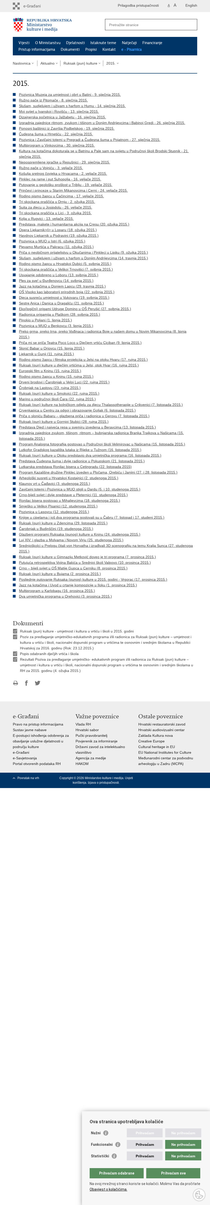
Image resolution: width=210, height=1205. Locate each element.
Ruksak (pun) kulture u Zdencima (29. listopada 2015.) (63, 523)
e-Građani (21, 752)
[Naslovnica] (59, 25)
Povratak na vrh (28, 778)
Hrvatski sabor (87, 730)
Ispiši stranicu (15, 683)
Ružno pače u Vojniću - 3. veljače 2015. (51, 168)
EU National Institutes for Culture (164, 752)
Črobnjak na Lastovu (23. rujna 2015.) (50, 388)
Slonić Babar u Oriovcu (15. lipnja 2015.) (52, 348)
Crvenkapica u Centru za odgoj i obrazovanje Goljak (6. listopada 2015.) (77, 410)
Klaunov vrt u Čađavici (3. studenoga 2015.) (54, 484)
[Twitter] (162, 778)
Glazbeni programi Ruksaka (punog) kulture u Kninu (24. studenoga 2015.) (79, 534)
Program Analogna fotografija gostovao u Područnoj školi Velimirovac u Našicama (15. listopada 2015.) (102, 444)
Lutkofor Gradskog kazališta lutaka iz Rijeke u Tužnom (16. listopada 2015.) (80, 450)
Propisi (91, 49)
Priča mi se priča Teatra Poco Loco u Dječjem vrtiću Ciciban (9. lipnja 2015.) (80, 343)
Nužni (96, 1133)
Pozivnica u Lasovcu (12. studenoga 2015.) (54, 512)
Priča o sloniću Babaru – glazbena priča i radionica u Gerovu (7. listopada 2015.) (84, 416)
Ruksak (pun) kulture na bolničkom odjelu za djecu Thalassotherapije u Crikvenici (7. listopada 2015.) (101, 405)
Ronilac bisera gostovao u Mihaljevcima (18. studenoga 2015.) (69, 500)
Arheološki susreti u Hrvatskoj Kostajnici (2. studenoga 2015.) (68, 478)
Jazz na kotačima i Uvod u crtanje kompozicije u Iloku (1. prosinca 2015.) (78, 585)
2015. (111, 63)
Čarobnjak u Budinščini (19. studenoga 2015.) (56, 529)
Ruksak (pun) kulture (80, 63)
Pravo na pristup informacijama (38, 724)
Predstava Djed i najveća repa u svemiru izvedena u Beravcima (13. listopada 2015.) (87, 427)
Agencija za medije (91, 758)
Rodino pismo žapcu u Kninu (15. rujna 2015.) (56, 376)
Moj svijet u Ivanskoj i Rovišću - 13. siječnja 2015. (59, 111)
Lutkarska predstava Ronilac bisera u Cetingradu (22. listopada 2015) (75, 467)
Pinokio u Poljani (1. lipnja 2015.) (45, 320)
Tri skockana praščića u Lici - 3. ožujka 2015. (55, 213)
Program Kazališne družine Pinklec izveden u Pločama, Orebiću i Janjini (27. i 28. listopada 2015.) (98, 472)
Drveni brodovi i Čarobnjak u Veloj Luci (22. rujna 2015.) (64, 382)
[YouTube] (170, 778)
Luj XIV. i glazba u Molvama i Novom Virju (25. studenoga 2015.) (71, 540)
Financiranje (152, 42)
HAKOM (82, 764)
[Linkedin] (194, 778)
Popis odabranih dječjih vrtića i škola (49, 654)
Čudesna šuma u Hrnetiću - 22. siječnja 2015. (56, 134)
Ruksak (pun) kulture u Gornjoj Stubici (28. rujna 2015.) (64, 422)
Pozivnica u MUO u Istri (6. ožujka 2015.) (52, 241)
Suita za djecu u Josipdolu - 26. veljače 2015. (55, 207)
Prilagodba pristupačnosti (138, 5)
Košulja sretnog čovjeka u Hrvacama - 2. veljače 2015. (63, 173)
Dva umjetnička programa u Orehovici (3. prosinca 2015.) (65, 596)
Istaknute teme (103, 42)
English (191, 5)
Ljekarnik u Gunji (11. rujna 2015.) (46, 354)
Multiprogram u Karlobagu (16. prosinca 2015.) (57, 591)
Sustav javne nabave (30, 730)
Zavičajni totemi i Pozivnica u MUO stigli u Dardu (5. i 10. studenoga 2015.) (79, 489)
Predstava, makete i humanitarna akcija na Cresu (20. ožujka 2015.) (74, 224)
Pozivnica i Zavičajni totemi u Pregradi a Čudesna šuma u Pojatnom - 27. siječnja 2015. (89, 140)
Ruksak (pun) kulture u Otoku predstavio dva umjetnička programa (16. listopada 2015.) (90, 455)
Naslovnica (21, 63)
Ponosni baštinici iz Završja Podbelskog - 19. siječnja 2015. (66, 128)
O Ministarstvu (47, 42)
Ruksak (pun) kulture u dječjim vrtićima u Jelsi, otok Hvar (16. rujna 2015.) (79, 365)
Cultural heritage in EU (156, 747)
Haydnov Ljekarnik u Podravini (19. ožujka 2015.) (59, 235)
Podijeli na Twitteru (37, 683)
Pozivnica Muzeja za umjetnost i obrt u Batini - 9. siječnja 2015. (70, 95)
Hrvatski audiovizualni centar (161, 730)
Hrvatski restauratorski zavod (161, 724)
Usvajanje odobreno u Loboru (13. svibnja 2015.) (58, 275)
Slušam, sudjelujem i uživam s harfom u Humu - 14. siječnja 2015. (72, 106)
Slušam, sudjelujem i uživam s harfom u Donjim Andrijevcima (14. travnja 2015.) (83, 258)
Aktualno (47, 63)
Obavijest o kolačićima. (108, 1189)
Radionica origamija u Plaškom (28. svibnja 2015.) (59, 314)
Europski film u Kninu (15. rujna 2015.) (50, 371)
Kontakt (109, 49)
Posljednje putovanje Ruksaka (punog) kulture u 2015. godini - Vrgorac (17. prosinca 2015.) (93, 579)
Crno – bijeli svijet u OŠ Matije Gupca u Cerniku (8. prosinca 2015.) (73, 568)
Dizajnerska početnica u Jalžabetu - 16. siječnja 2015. (62, 117)
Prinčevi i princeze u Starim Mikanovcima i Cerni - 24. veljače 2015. (73, 190)
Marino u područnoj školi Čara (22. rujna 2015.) (57, 399)
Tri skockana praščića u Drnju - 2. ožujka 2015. (57, 202)
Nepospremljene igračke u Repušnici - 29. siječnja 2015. (64, 162)
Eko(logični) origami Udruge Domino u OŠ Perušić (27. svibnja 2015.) (75, 309)
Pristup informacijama (36, 49)
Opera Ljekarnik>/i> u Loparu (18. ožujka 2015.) (58, 230)
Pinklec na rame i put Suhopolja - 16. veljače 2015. (60, 179)
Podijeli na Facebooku (26, 683)
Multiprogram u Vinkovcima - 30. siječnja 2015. (57, 145)
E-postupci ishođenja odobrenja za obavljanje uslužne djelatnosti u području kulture (41, 741)
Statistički (100, 1156)
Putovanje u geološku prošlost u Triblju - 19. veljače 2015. (65, 185)
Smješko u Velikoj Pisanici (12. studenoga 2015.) (58, 506)
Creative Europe (151, 741)
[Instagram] (186, 778)
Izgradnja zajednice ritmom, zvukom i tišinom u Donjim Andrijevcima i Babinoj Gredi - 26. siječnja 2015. (102, 123)
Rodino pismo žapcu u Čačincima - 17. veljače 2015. (61, 196)
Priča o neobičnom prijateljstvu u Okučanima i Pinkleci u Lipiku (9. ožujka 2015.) (83, 252)
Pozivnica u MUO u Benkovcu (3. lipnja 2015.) (56, 326)
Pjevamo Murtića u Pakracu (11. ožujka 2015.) (56, 247)
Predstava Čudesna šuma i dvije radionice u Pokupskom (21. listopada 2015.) (82, 461)
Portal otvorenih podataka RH (37, 764)
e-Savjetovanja (25, 758)
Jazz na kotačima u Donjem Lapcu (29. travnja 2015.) (62, 286)
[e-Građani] (35, 6)
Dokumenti (70, 49)
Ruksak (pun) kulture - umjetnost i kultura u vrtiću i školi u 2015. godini (77, 631)
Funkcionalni (102, 1144)
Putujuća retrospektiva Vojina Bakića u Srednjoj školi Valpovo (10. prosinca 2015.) (85, 562)
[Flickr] (178, 778)
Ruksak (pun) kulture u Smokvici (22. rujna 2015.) (59, 393)
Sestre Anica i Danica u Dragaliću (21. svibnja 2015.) (61, 303)
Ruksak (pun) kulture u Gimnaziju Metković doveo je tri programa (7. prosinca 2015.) (87, 557)
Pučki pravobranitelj (91, 735)
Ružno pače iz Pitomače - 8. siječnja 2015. (53, 100)
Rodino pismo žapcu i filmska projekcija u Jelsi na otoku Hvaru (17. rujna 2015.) (83, 360)
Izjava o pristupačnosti (103, 782)
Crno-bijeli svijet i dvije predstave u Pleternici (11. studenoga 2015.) (73, 495)
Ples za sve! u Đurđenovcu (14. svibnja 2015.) (56, 281)
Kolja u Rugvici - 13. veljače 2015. (46, 219)
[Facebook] (155, 778)
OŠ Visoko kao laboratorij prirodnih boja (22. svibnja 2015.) (66, 292)
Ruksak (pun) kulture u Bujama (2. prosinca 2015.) (60, 574)
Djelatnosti (75, 42)
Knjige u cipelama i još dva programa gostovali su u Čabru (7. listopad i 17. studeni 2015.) (91, 517)
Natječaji (129, 42)
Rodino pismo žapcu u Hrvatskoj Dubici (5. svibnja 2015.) (65, 264)
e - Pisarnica (131, 49)
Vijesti (23, 42)
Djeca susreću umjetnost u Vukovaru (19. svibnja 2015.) (64, 297)
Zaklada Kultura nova (155, 735)
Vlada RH (83, 724)
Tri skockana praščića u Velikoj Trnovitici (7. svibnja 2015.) (66, 269)
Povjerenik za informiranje (97, 741)
